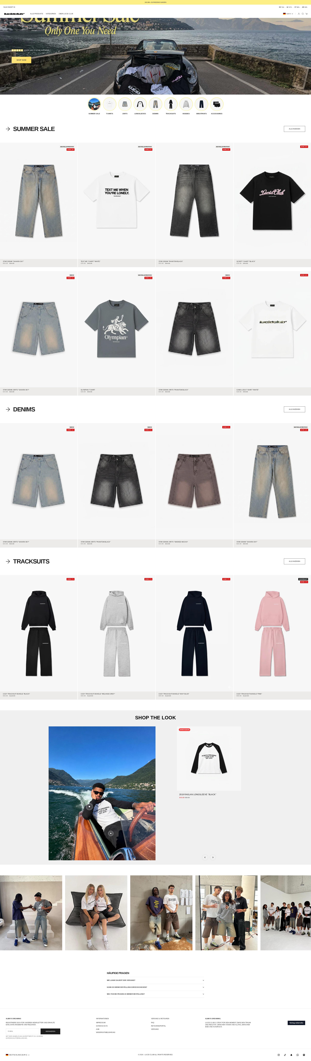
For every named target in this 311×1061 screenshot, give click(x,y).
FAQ (152, 1023)
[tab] (30, 129)
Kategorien (51, 14)
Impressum (100, 1023)
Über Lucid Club (66, 14)
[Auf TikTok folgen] (285, 1055)
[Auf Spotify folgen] (304, 1055)
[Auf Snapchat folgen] (291, 1055)
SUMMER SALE (34, 129)
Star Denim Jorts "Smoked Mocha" (173, 542)
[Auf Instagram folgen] (278, 1055)
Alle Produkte (36, 14)
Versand (155, 1029)
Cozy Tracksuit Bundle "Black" (16, 694)
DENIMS (24, 409)
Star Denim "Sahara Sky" (13, 261)
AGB (97, 1029)
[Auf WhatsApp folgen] (297, 1055)
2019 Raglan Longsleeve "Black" (197, 794)
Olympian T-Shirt (88, 390)
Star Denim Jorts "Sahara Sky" (16, 390)
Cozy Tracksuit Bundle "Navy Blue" (174, 694)
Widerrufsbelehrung (105, 1032)
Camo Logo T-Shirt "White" (248, 390)
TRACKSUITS (31, 561)
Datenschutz (102, 1026)
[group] (94, 106)
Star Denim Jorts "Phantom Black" (173, 390)
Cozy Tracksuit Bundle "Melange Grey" (98, 694)
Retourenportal (158, 1026)
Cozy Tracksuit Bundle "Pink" (249, 694)
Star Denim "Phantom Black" (171, 261)
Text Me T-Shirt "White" (90, 261)
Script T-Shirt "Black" (246, 261)
